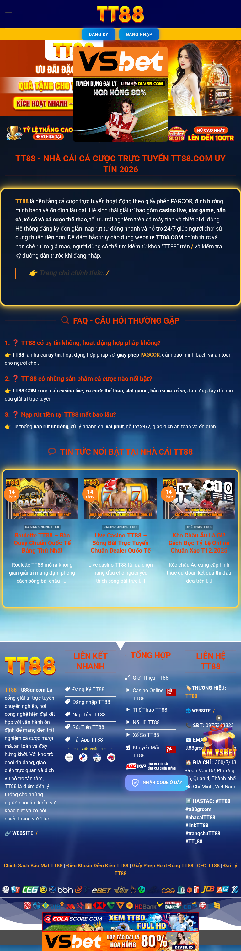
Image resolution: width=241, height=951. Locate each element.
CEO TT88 (208, 866)
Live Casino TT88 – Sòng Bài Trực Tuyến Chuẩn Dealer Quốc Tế (121, 543)
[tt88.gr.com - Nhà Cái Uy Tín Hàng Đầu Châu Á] (120, 14)
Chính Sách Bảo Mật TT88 (33, 866)
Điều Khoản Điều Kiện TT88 (97, 866)
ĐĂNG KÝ (99, 34)
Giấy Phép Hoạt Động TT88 (162, 866)
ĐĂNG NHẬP (139, 34)
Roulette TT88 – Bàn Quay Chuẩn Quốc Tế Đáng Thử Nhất (42, 543)
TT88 (11, 690)
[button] (8, 14)
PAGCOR (150, 355)
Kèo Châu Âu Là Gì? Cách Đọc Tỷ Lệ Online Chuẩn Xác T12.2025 (199, 543)
